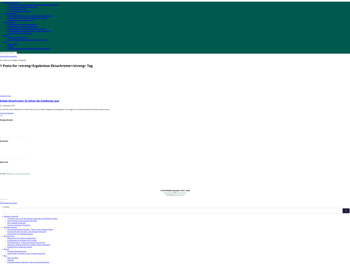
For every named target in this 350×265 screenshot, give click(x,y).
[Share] (2, 199)
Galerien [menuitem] (10, 260)
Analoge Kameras (10, 14)
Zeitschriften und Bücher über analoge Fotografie (26, 40)
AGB (167, 195)
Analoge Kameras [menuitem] (10, 227)
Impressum (168, 193)
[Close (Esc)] (0, 199)
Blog (5, 42)
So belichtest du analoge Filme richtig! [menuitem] (22, 240)
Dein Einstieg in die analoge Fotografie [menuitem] (22, 221)
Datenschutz (181, 193)
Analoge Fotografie (11, 3)
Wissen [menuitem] (6, 249)
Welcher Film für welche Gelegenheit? (21, 25)
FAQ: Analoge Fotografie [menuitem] (16, 223)
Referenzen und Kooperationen (18, 174)
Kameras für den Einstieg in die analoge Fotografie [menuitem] (26, 232)
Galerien (10, 46)
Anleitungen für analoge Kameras (20, 20)
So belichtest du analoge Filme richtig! (22, 27)
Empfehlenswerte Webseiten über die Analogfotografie (28, 49)
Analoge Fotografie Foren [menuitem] (17, 251)
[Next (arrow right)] (2, 201)
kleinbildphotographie (8, 56)
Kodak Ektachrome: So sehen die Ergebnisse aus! (29, 100)
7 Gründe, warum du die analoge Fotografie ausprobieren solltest (32, 5)
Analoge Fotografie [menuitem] (11, 216)
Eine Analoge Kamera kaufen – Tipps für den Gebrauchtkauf (30, 16)
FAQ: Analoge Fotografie (16, 9)
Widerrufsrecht (178, 195)
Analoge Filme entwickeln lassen (19, 33)
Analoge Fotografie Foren (17, 38)
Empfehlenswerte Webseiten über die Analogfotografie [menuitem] (28, 262)
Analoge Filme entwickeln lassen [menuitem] (19, 247)
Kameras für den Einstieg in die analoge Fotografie (27, 18)
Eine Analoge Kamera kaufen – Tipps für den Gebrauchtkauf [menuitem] (30, 229)
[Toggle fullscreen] (4, 199)
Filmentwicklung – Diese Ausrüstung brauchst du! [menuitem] (26, 242)
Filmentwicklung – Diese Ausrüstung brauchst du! (26, 29)
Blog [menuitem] (5, 256)
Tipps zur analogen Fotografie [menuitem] (18, 225)
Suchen (6, 207)
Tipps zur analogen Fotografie (19, 11)
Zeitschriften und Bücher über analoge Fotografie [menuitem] (26, 253)
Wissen (6, 36)
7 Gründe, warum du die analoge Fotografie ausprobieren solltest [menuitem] (32, 218)
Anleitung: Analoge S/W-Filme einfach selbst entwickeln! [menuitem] (28, 245)
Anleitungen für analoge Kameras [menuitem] (20, 234)
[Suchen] (346, 210)
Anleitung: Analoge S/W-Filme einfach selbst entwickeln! (29, 31)
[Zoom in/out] (6, 199)
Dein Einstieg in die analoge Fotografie (22, 7)
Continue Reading (7, 113)
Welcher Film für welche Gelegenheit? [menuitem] (21, 238)
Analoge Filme (9, 22)
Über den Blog (12, 44)
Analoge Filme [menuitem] (9, 236)
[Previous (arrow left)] (0, 201)
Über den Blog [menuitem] (12, 258)
